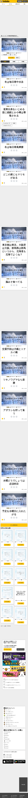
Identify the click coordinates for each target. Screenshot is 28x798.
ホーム (3, 4)
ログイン (25, 1)
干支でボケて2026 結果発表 (8, 687)
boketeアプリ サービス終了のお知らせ (10, 679)
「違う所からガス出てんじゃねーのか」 (12, 722)
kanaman (7, 735)
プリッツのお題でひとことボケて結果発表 (11, 682)
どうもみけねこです (6, 123)
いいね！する (8, 754)
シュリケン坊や (8, 740)
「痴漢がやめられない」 (9, 717)
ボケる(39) (7, 582)
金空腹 (6, 733)
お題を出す (17, 4)
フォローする (7, 756)
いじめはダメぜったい (7, 125)
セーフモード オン (7, 649)
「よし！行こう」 (8, 709)
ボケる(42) (7, 563)
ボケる (10, 4)
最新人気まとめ (13, 796)
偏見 (10, 54)
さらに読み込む (14, 525)
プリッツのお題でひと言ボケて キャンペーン (12, 685)
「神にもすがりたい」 (9, 713)
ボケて (2, 625)
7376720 (9, 625)
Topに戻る (23, 784)
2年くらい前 (24, 87)
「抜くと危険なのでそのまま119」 (11, 726)
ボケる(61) (7, 544)
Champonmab (7, 731)
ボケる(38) (7, 601)
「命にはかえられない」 (9, 720)
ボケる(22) (11, 57)
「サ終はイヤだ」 (8, 718)
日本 (14, 54)
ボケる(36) (7, 620)
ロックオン (7, 742)
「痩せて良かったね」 (9, 724)
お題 (5, 625)
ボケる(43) (21, 544)
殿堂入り (3, 796)
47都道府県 (5, 54)
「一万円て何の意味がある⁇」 (10, 715)
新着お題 (21, 796)
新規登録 (19, 1)
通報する (17, 57)
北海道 (14, 123)
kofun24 (6, 746)
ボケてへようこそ (20, 649)
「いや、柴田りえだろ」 (9, 711)
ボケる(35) (21, 622)
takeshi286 (7, 739)
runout (6, 744)
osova (6, 737)
